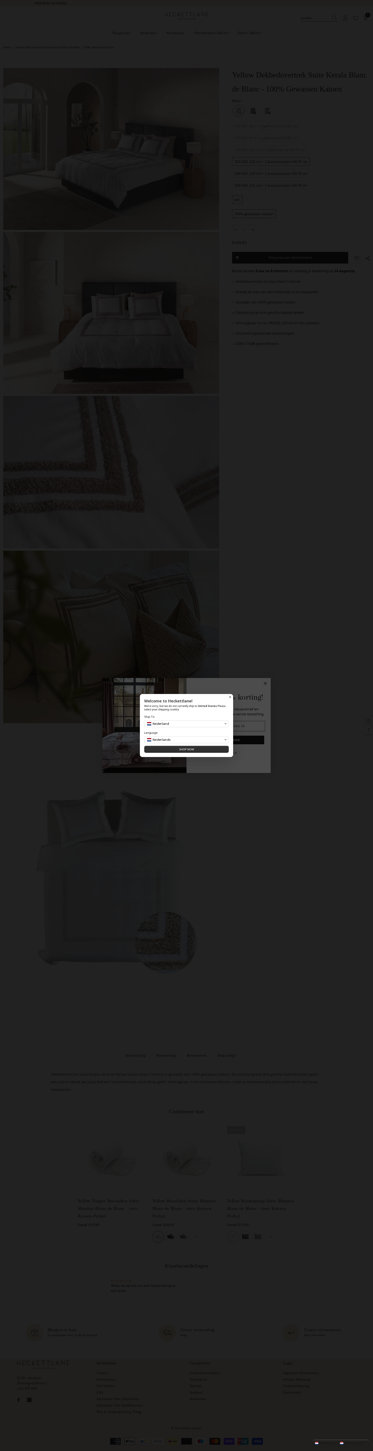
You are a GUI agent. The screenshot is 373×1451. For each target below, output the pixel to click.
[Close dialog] (230, 697)
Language (151, 733)
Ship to (149, 717)
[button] (341, 1443)
